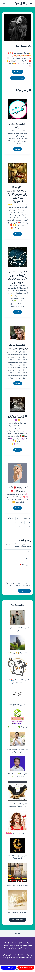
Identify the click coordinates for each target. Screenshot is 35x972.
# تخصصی (27, 518)
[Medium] (19, 934)
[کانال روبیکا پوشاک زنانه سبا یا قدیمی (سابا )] (17, 845)
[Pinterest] (16, 934)
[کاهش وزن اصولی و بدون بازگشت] (17, 872)
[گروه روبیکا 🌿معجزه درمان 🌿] (17, 716)
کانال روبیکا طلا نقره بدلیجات (17, 912)
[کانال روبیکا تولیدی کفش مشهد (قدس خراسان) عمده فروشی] (17, 791)
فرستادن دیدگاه (24, 591)
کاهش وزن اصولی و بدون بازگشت (17, 885)
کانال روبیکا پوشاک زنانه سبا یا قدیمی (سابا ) (17, 856)
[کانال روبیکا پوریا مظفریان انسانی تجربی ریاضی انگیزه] (17, 739)
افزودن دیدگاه (24, 565)
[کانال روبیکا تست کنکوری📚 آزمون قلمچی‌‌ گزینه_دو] (17, 667)
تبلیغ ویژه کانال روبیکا (17, 919)
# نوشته (19, 526)
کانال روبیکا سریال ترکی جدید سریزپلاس (17, 347)
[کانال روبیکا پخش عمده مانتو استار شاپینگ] (17, 617)
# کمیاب (13, 522)
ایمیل (27, 558)
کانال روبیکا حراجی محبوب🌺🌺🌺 (17, 833)
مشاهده (17, 149)
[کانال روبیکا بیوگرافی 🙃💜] (17, 404)
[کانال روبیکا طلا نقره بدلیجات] (17, 900)
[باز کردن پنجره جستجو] (7, 3)
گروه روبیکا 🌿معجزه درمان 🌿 (17, 727)
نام (28, 551)
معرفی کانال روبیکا (23, 3)
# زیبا (28, 522)
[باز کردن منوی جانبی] (4, 3)
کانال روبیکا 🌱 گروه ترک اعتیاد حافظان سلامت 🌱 (17, 775)
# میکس (27, 526)
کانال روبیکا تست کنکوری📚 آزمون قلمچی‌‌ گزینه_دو (18, 681)
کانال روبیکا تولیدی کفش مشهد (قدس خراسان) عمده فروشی (18, 804)
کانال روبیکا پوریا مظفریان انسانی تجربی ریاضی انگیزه (17, 750)
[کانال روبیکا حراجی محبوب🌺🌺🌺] (17, 821)
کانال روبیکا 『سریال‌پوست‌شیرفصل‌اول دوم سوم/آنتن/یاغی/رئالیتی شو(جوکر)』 (17, 194)
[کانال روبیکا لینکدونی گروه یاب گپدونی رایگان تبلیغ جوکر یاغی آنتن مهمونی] (17, 257)
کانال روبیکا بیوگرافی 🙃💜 (17, 418)
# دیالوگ (10, 518)
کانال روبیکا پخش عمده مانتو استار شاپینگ (17, 629)
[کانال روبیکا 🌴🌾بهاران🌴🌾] (17, 642)
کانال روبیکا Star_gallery (17, 705)
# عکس (21, 522)
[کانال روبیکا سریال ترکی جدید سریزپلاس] (17, 333)
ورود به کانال (17, 72)
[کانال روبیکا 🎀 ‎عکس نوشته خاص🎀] (17, 473)
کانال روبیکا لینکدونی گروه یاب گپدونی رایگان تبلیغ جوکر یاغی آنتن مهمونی (17, 277)
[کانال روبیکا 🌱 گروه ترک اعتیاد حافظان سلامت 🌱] (17, 763)
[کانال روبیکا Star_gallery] (17, 694)
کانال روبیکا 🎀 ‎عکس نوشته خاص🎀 (17, 489)
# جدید (19, 518)
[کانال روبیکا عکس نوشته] (17, 109)
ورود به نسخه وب (17, 78)
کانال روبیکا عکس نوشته (17, 125)
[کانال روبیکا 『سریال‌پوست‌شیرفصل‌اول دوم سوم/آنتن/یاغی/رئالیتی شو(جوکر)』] (17, 172)
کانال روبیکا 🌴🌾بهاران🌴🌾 (17, 653)
